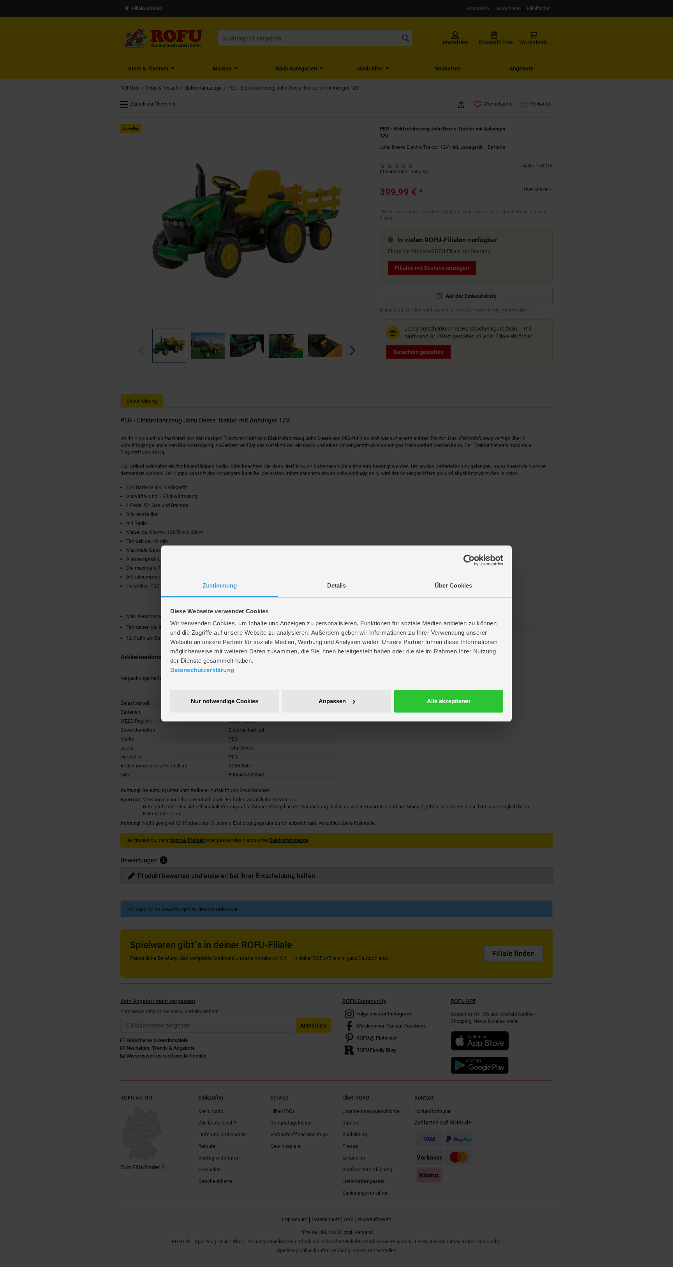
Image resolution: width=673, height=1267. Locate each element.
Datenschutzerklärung (202, 670)
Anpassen (332, 701)
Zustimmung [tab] (220, 585)
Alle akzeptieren (448, 701)
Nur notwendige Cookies (224, 701)
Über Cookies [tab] (453, 585)
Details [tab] (336, 585)
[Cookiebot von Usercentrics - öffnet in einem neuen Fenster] (469, 560)
